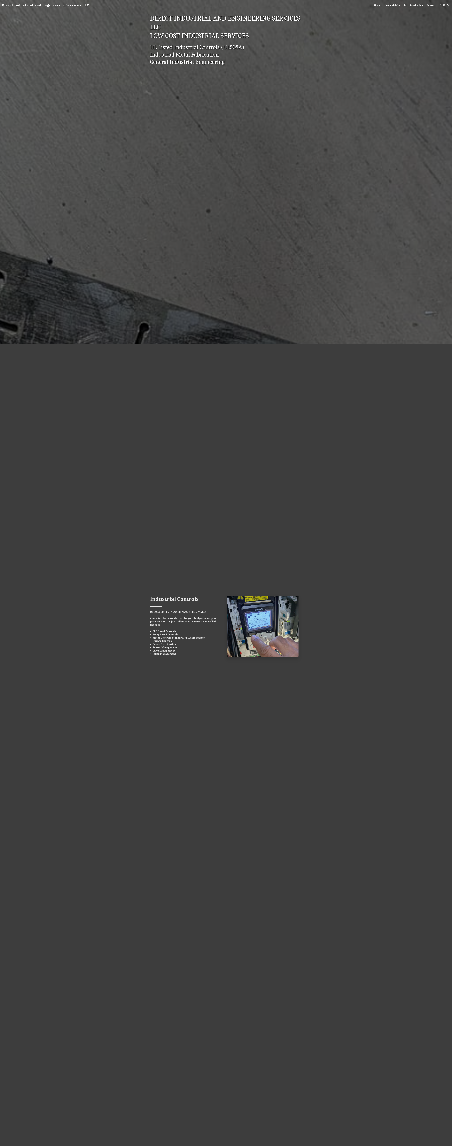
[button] (440, 5)
